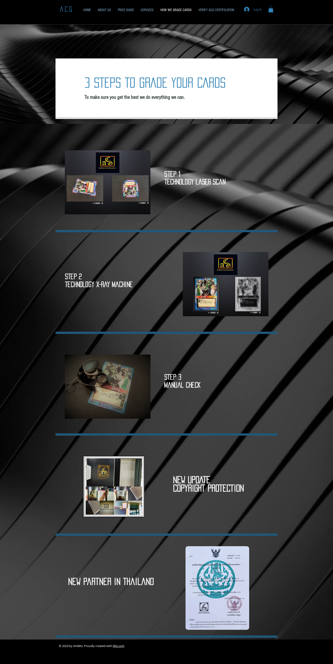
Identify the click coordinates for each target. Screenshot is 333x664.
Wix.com (118, 646)
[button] (270, 9)
